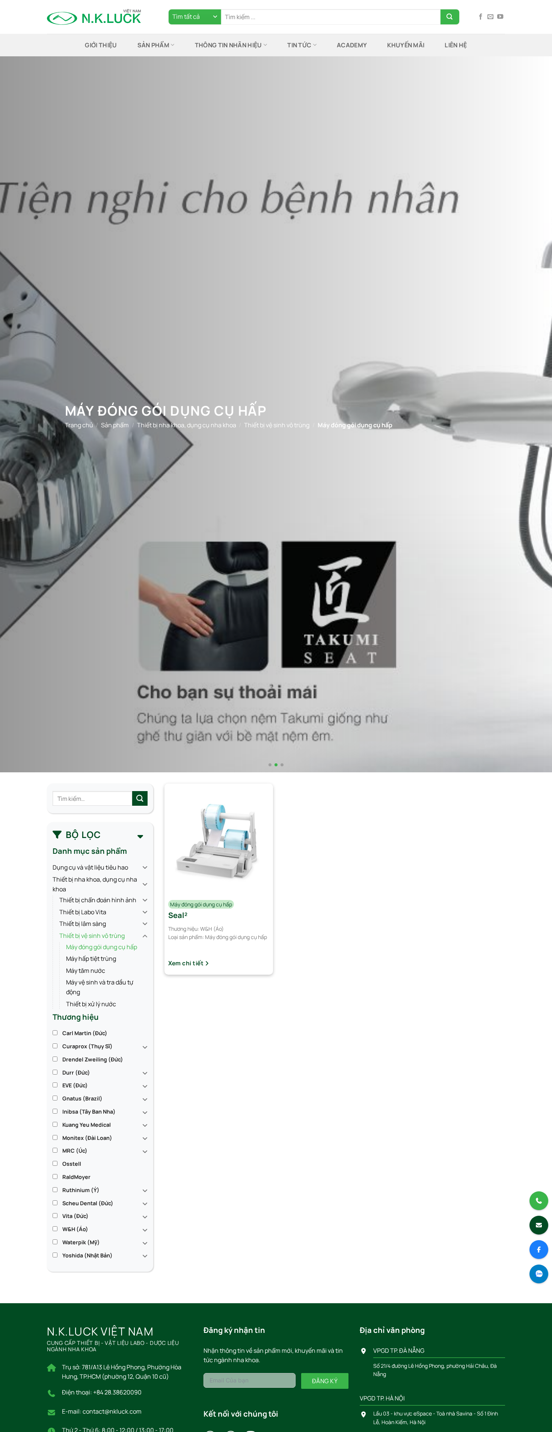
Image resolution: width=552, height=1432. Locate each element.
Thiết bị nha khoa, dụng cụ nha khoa (186, 425)
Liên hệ (456, 45)
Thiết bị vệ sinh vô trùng (276, 425)
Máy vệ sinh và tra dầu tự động (99, 987)
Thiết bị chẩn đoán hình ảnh (97, 900)
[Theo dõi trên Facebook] (481, 17)
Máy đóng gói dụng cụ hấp (101, 947)
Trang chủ (79, 425)
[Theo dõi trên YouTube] (500, 17)
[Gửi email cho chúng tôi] (490, 17)
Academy (352, 45)
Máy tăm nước (85, 970)
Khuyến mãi (405, 45)
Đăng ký (325, 1381)
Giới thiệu (101, 45)
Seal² (177, 915)
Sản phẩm (153, 45)
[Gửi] (449, 16)
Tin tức (299, 45)
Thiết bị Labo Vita (82, 912)
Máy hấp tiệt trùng (91, 958)
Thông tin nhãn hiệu (228, 45)
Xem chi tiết (186, 963)
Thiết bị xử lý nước (91, 1004)
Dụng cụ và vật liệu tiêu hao (90, 867)
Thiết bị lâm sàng (82, 923)
